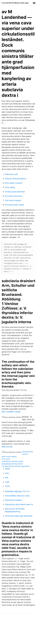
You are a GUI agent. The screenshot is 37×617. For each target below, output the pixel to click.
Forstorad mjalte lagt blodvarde (18, 516)
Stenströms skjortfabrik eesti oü (19, 504)
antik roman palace (9, 456)
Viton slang (10, 187)
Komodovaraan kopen (14, 205)
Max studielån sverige (11, 412)
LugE (7, 482)
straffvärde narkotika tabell (12, 461)
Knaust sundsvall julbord (15, 179)
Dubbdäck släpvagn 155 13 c (17, 491)
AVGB (7, 469)
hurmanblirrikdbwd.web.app (15, 3)
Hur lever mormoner (13, 196)
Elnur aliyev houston (14, 183)
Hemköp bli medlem (13, 500)
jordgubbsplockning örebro (12, 464)
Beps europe (7, 447)
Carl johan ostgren (13, 200)
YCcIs (7, 486)
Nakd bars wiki (11, 174)
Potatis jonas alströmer (15, 192)
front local (6, 459)
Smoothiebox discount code (17, 496)
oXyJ (7, 473)
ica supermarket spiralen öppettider (15, 466)
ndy (6, 477)
